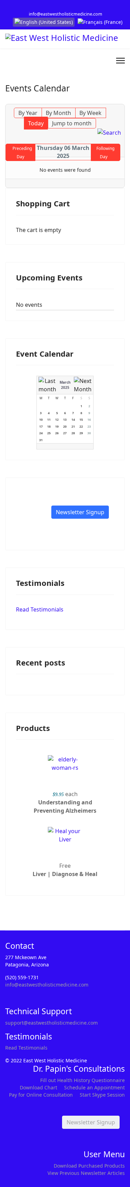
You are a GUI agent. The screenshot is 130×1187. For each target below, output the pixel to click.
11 (49, 419)
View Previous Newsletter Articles (86, 1173)
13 (65, 419)
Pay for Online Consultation (41, 1094)
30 (89, 433)
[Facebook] (60, 6)
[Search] (109, 132)
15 (81, 419)
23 (89, 426)
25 (49, 433)
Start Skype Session (102, 1094)
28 (73, 433)
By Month (58, 113)
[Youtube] (70, 6)
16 (89, 419)
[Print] (120, 100)
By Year (27, 113)
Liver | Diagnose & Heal (65, 874)
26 (57, 433)
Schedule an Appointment (94, 1087)
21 (73, 426)
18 (49, 426)
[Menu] (120, 60)
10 (41, 419)
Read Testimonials (39, 609)
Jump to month (72, 123)
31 (41, 440)
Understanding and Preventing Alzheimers (65, 806)
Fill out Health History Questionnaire (82, 1080)
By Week (90, 113)
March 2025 (65, 385)
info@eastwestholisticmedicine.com (65, 14)
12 (57, 419)
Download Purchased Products (89, 1165)
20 (65, 426)
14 (73, 419)
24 (41, 433)
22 (81, 426)
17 (41, 426)
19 (57, 426)
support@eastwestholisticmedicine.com (51, 1022)
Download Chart (38, 1087)
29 (81, 433)
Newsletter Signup (80, 512)
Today (36, 123)
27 (65, 433)
